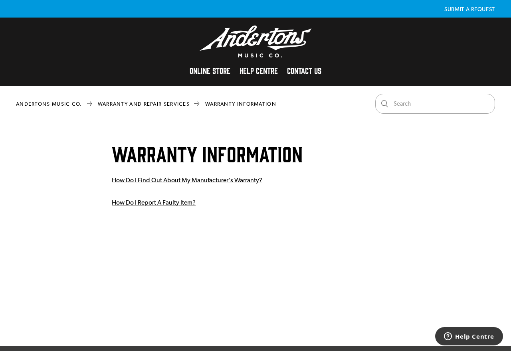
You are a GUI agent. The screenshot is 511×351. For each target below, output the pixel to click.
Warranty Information (240, 104)
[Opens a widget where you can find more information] (469, 337)
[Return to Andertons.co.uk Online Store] (255, 55)
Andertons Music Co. (49, 104)
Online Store (210, 70)
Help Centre (259, 70)
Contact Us (304, 70)
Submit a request (469, 9)
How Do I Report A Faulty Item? (154, 202)
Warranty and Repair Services (144, 104)
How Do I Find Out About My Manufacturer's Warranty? (187, 180)
